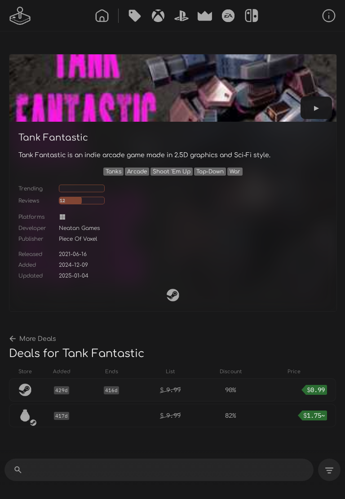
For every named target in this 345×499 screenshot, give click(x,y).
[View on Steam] (173, 295)
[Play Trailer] (316, 108)
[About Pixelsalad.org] (329, 16)
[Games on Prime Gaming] (205, 16)
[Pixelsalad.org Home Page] (20, 15)
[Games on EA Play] (228, 16)
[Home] (102, 16)
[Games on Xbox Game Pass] (158, 16)
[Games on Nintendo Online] (251, 16)
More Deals (37, 339)
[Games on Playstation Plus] (181, 16)
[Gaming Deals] (135, 16)
